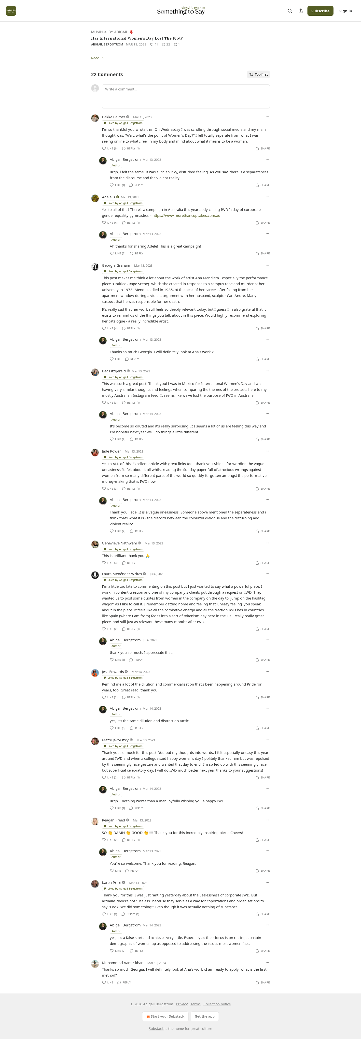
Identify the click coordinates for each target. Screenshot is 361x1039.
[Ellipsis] (267, 117)
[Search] (290, 11)
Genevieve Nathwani (119, 543)
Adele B (108, 196)
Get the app (205, 1016)
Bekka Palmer (113, 116)
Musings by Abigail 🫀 (112, 32)
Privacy (182, 1004)
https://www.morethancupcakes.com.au (186, 215)
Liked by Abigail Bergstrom (125, 123)
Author (116, 165)
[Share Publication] (300, 11)
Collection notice (217, 1004)
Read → (97, 57)
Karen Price (111, 882)
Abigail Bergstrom (107, 44)
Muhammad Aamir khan (122, 962)
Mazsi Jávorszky (115, 739)
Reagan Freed (113, 820)
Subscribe (320, 10)
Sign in (345, 10)
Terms (196, 1004)
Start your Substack (167, 1016)
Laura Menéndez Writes (122, 573)
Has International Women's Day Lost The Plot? (137, 38)
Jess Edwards (113, 671)
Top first (261, 74)
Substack (156, 1028)
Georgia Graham (116, 265)
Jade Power (111, 451)
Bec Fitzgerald (114, 370)
